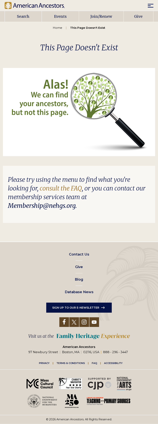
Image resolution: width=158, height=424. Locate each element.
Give (138, 16)
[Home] (38, 5)
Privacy (44, 363)
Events (60, 16)
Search (23, 16)
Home (57, 28)
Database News (79, 292)
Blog (79, 279)
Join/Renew (101, 16)
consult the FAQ (61, 188)
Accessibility (113, 363)
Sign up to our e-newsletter (75, 307)
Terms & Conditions (70, 363)
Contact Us (79, 254)
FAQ (94, 363)
